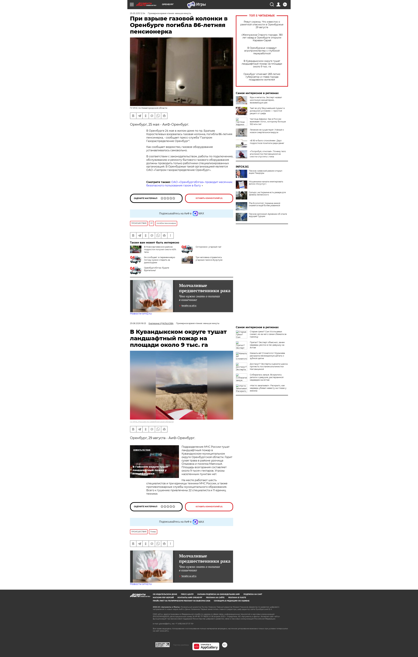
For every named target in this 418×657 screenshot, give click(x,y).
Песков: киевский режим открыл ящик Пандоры (265, 172)
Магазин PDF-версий (163, 597)
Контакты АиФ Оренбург (189, 597)
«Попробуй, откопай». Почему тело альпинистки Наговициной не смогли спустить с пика (268, 154)
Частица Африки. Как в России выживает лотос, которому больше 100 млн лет (268, 121)
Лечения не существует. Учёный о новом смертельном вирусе (267, 131)
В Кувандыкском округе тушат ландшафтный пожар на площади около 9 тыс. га (262, 64)
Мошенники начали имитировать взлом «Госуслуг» (266, 183)
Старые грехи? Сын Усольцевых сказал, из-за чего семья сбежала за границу (268, 334)
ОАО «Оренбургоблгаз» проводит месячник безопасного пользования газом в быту (189, 184)
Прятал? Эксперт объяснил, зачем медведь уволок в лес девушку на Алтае (267, 345)
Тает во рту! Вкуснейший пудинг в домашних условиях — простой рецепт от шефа (267, 111)
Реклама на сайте (215, 597)
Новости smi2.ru (141, 313)
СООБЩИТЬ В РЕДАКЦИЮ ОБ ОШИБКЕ (231, 601)
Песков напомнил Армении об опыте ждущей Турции (268, 215)
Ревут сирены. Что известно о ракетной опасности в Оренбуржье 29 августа (261, 24)
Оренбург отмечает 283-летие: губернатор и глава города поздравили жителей (262, 77)
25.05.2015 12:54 (137, 13)
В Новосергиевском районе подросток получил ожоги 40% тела (160, 249)
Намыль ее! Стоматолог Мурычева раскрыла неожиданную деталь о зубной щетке (267, 356)
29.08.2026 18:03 (138, 323)
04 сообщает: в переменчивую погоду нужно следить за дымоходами (159, 260)
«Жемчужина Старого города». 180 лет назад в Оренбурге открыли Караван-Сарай (262, 38)
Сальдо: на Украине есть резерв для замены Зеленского (267, 193)
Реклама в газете (237, 597)
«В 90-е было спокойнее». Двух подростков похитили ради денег (267, 141)
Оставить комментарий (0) (209, 198)
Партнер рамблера (181, 645)
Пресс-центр (187, 594)
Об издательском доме (165, 594)
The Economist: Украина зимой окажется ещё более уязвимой (264, 204)
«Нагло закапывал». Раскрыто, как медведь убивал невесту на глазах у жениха (268, 388)
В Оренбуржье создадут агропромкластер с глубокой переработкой (262, 51)
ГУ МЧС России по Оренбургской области (152, 421)
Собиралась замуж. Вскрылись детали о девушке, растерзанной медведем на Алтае (266, 377)
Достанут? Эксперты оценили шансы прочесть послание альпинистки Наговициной (269, 366)
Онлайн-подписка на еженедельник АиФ (218, 594)
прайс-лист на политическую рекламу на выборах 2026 (181, 601)
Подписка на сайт (252, 594)
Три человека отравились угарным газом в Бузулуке (209, 258)
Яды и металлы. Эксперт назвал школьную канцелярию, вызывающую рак (266, 100)
